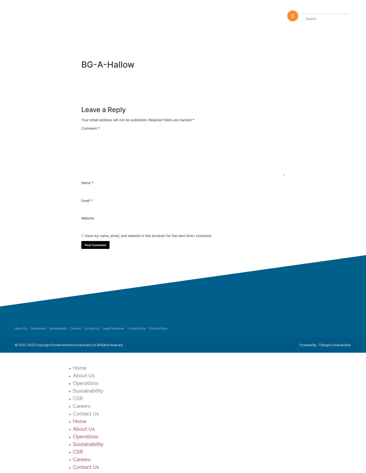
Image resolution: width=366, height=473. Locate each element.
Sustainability (88, 390)
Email (87, 200)
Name (87, 182)
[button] (325, 11)
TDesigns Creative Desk (334, 345)
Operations (85, 383)
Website (87, 218)
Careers (81, 406)
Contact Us (86, 413)
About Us (84, 375)
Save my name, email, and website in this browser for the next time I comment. (148, 235)
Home (79, 368)
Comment (90, 128)
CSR (78, 398)
